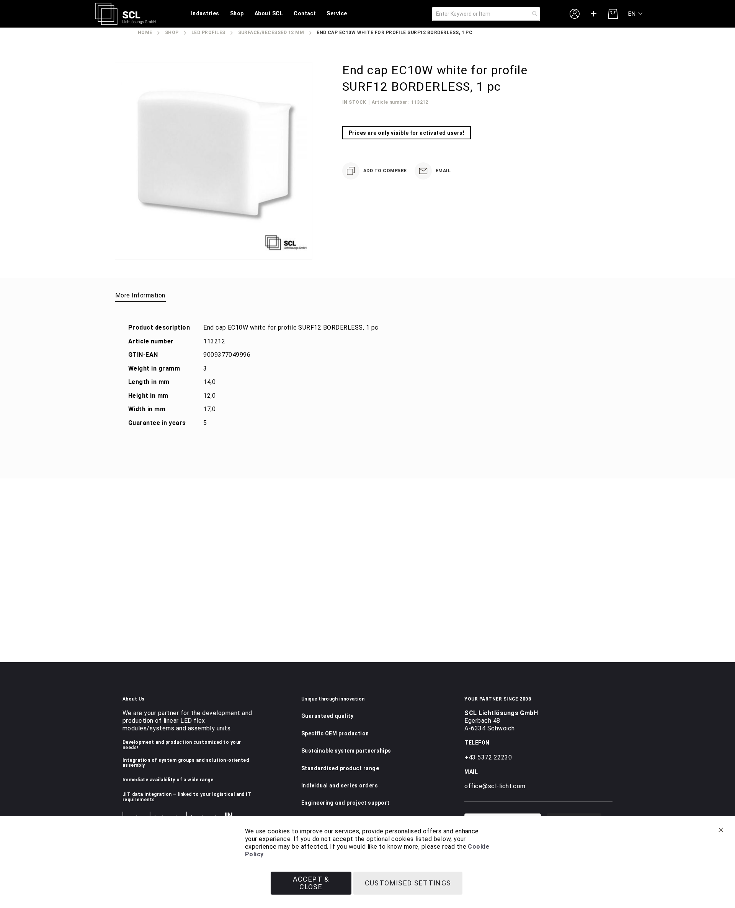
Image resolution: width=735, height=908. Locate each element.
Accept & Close (311, 883)
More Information (140, 295)
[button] (635, 14)
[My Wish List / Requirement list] (593, 13)
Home (145, 32)
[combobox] (486, 14)
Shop (172, 32)
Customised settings (408, 883)
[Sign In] (574, 13)
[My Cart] (613, 13)
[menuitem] (205, 14)
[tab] (140, 295)
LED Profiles (208, 32)
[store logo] (125, 14)
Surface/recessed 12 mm (271, 32)
